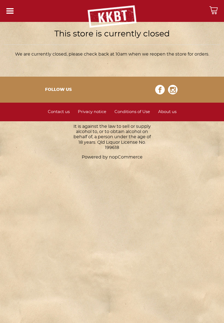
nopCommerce (126, 157)
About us (167, 112)
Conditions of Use (132, 112)
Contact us (59, 112)
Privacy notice (92, 112)
